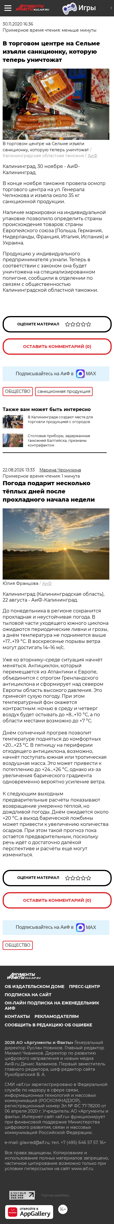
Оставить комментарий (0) (57, 346)
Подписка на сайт (28, 994)
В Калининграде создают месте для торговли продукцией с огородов (60, 419)
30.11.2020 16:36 (18, 24)
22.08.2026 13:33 (19, 470)
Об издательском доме (34, 986)
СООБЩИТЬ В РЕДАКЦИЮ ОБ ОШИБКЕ (48, 1025)
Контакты (17, 1016)
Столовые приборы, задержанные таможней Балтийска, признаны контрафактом (59, 440)
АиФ (92, 155)
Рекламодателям (56, 1016)
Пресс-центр (84, 986)
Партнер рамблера (55, 1195)
